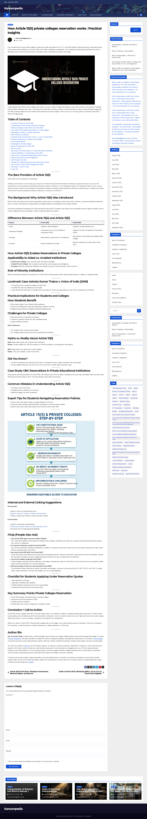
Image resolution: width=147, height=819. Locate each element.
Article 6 (134, 394)
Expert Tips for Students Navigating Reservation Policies (29, 155)
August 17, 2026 (48, 794)
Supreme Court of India (132, 473)
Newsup (80, 816)
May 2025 (115, 218)
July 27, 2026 (117, 794)
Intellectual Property (128, 445)
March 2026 (116, 173)
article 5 (128, 394)
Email (7, 740)
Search (114, 24)
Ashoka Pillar (134, 398)
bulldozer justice (125, 401)
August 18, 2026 (14, 794)
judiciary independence (119, 464)
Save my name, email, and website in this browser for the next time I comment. (33, 761)
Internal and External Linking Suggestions (24, 157)
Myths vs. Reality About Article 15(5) (23, 146)
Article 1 (136, 388)
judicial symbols (129, 460)
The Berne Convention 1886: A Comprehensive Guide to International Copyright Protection (126, 140)
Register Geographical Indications (121, 467)
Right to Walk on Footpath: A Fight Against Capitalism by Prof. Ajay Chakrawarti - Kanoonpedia (125, 84)
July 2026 (115, 160)
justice (130, 464)
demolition (136, 408)
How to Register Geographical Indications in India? (124, 438)
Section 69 (124, 470)
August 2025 (116, 205)
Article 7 (114, 398)
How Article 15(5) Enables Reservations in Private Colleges (30, 130)
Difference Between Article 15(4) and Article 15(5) (27, 128)
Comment (9, 695)
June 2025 (115, 214)
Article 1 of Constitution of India (121, 391)
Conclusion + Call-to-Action (20, 167)
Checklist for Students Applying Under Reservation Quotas (30, 162)
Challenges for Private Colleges (21, 144)
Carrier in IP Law (116, 404)
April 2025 (115, 223)
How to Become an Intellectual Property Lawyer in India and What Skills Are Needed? (126, 423)
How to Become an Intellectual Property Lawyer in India (126, 418)
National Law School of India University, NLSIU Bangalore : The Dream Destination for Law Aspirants (125, 89)
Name (8, 730)
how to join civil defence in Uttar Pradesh (124, 431)
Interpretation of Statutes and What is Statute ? (20, 790)
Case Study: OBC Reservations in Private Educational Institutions (32, 151)
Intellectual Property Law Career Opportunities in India (126, 453)
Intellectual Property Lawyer (120, 457)
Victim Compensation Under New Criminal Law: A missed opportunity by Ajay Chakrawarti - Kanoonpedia (125, 98)
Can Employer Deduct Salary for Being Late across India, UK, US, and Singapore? (125, 791)
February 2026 (117, 178)
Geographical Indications (126, 411)
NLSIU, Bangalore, (15, 638)
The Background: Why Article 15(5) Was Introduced (27, 125)
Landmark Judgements (65, 15)
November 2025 (117, 191)
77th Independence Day (119, 388)
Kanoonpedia (13, 8)
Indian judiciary (116, 445)
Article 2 (134, 391)
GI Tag (136, 411)
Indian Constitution (117, 442)
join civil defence (117, 460)
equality (114, 411)
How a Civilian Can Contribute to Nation (123, 414)
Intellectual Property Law (119, 449)
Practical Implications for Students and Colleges (26, 139)
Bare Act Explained (29, 15)
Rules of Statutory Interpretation (123, 51)
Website (8, 751)
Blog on (28, 513)
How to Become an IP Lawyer (120, 427)
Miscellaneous (96, 15)
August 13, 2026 (83, 794)
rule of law (115, 470)
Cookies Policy (117, 302)
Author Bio (14, 169)
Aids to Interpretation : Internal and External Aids (89, 790)
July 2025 (115, 209)
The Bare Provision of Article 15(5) (22, 123)
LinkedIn (31, 662)
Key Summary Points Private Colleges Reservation (27, 164)
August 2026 (116, 155)
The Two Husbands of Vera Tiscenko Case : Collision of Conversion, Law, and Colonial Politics (126, 117)
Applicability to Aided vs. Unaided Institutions (25, 132)
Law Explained (47, 15)
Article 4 (121, 394)
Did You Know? (16, 148)
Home (114, 275)
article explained (123, 398)
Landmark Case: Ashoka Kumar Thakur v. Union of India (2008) (31, 137)
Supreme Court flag (118, 473)
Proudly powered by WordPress (64, 816)
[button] (138, 15)
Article (130, 388)
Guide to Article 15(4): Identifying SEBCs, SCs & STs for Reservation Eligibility (80, 672)
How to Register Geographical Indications (124, 434)
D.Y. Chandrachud (117, 408)
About (114, 280)
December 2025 (117, 187)
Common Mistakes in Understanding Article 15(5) (27, 153)
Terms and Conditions (119, 298)
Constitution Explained (119, 245)
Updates (15, 15)
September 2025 (117, 200)
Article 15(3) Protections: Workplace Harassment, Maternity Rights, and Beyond (29, 672)
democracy (127, 408)
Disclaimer (115, 293)
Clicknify (27, 646)
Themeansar (87, 816)
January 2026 (116, 182)
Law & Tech (82, 15)
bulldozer (115, 401)
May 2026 (115, 169)
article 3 (114, 394)
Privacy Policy (116, 289)
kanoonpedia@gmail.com (23, 38)
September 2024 (117, 227)
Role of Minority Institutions (20, 135)
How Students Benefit (18, 141)
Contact (114, 284)
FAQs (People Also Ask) (19, 160)
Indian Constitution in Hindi (132, 442)
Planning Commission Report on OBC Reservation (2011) (29, 526)
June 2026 (115, 164)
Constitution (127, 404)
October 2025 (116, 196)
